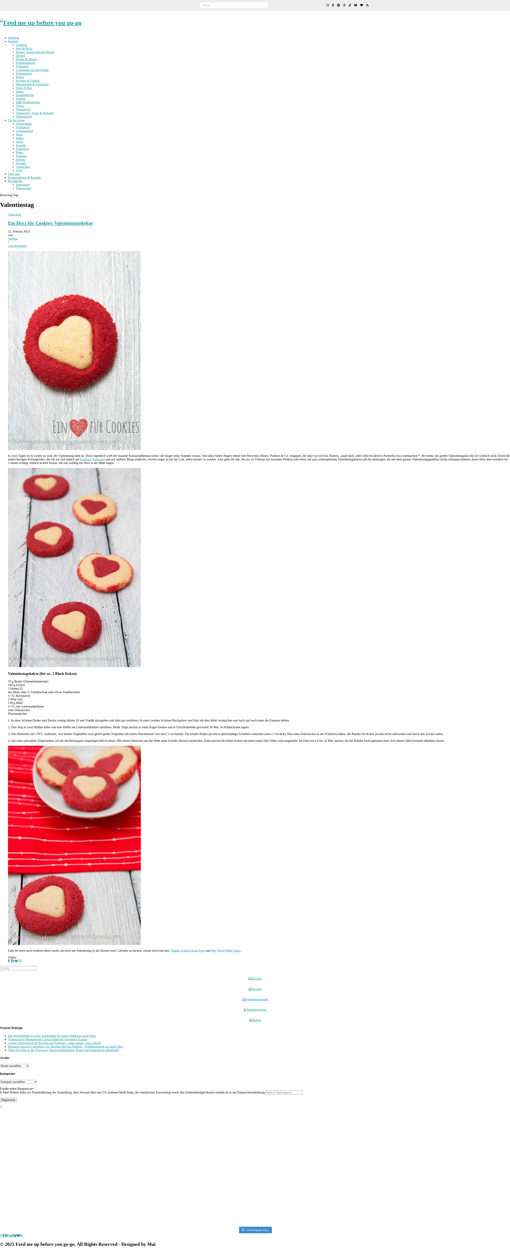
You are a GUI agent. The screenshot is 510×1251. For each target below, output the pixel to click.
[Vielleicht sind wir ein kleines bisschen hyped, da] (50, 1129)
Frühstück (22, 66)
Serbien (21, 159)
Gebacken (14, 214)
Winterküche (24, 116)
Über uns (14, 174)
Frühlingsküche (25, 63)
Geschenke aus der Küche (32, 70)
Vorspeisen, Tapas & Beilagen (35, 113)
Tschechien (23, 166)
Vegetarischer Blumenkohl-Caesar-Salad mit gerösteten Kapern (47, 1039)
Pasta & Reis (24, 88)
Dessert (20, 55)
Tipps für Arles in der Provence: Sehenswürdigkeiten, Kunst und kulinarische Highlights (63, 1050)
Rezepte (13, 41)
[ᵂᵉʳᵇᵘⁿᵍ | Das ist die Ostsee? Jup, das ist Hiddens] (459, 1165)
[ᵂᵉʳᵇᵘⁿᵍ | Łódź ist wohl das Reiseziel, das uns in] (153, 1167)
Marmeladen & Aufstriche (32, 84)
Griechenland (24, 131)
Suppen (21, 98)
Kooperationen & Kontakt (24, 177)
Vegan (20, 106)
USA (19, 170)
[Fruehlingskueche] (255, 999)
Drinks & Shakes (26, 59)
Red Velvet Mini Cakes (225, 950)
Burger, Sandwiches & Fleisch (35, 52)
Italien (20, 138)
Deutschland (24, 123)
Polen (19, 152)
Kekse (20, 77)
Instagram (98, 459)
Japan (19, 141)
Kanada (21, 145)
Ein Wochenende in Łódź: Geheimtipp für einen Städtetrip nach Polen (52, 1036)
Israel (19, 134)
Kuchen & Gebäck (28, 80)
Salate (20, 91)
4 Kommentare (17, 246)
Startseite (13, 37)
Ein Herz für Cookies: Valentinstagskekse (50, 223)
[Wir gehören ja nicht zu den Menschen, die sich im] (357, 1129)
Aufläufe (21, 45)
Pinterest (85, 459)
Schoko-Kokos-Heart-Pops (188, 950)
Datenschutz (23, 188)
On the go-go (16, 120)
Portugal (21, 156)
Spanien (21, 163)
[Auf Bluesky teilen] (16, 961)
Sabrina (13, 238)
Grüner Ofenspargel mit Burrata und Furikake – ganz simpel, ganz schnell (54, 1043)
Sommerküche (25, 95)
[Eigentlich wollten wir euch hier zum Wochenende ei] (255, 1129)
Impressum (23, 184)
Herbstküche (24, 73)
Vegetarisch (23, 109)
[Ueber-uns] (255, 978)
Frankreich (22, 127)
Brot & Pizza (24, 48)
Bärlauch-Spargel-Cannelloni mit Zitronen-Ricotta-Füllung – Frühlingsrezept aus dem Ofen (65, 1046)
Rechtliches (15, 181)
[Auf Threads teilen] (20, 961)
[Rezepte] (255, 989)
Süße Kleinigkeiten (28, 102)
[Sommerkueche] (255, 1009)
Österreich (22, 149)
